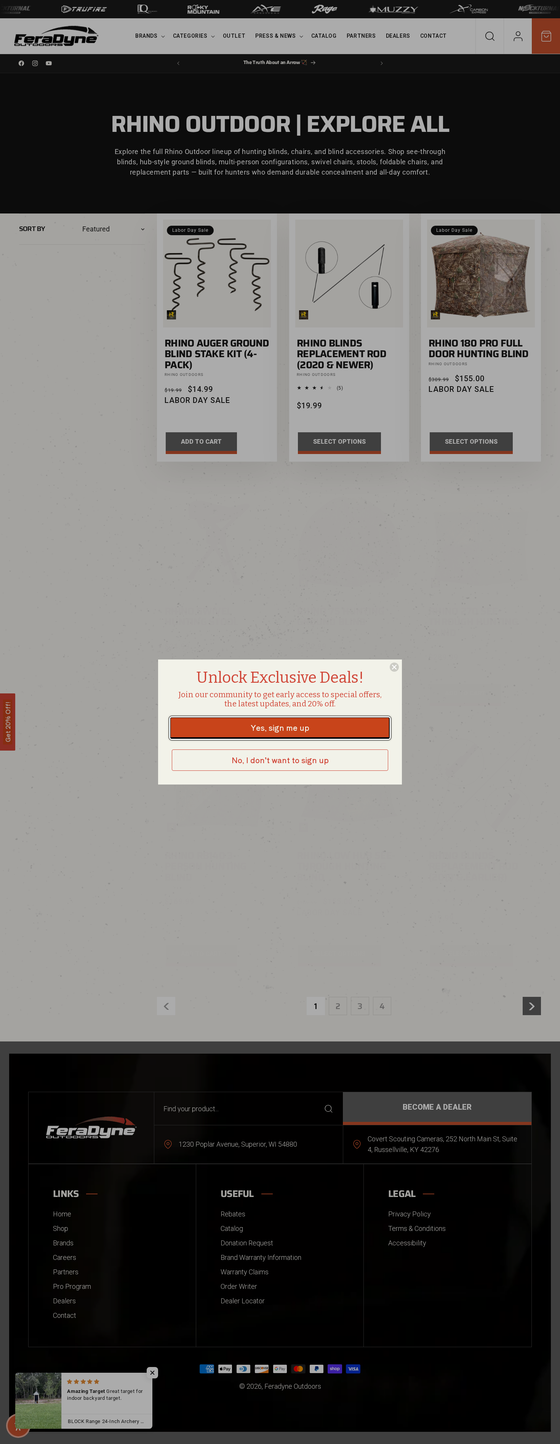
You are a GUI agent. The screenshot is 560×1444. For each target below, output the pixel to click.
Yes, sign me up (280, 727)
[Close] (394, 667)
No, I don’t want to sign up (280, 759)
